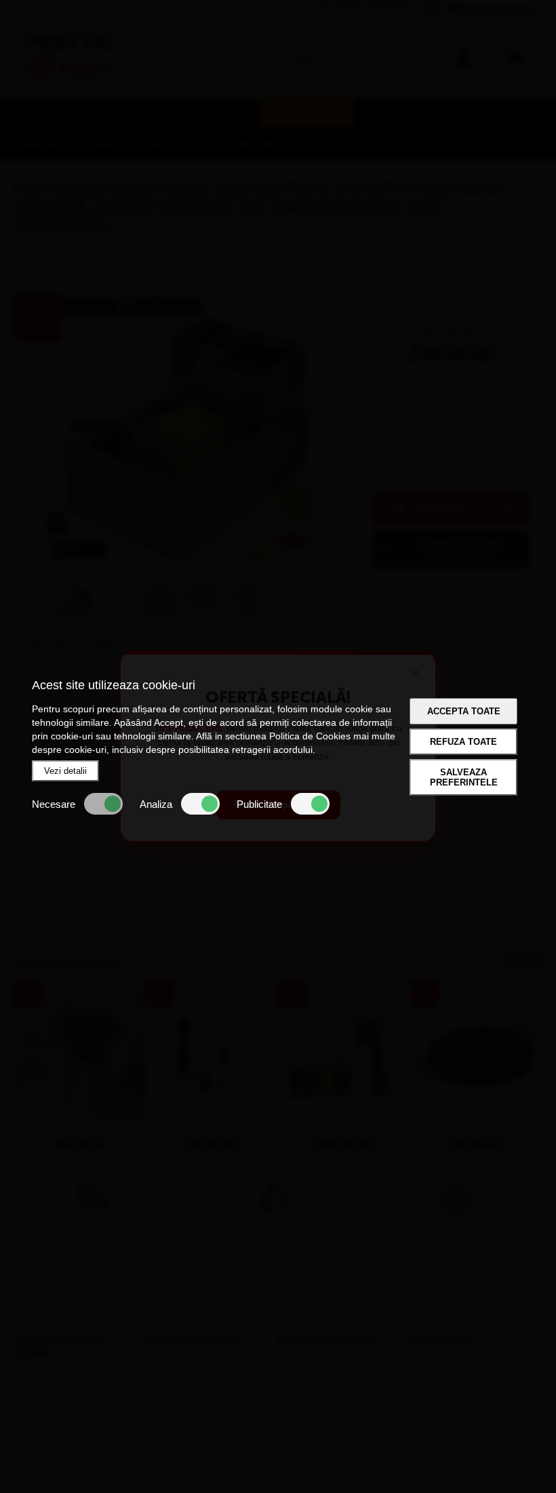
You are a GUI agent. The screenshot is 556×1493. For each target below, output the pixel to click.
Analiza (156, 804)
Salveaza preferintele (464, 777)
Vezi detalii (65, 771)
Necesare (53, 804)
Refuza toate (463, 742)
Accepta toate (463, 711)
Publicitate (259, 804)
